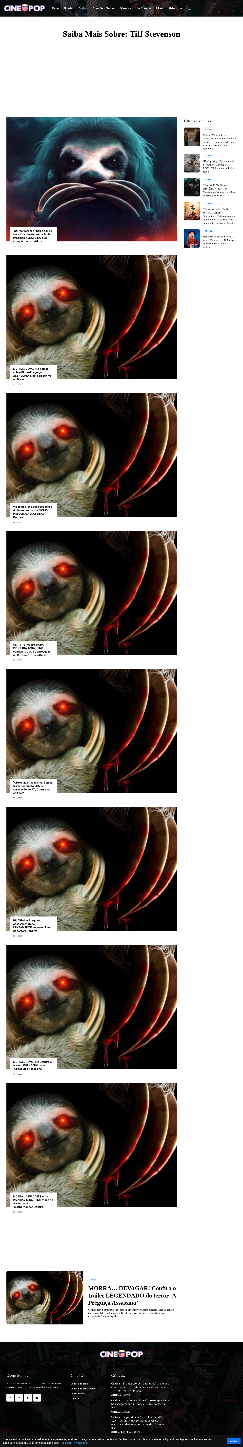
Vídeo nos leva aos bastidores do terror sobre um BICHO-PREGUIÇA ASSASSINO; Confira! (32, 512)
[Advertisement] (121, 68)
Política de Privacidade (73, 1442)
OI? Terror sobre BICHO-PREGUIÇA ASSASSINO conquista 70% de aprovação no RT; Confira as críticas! (32, 650)
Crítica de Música (121, 1432)
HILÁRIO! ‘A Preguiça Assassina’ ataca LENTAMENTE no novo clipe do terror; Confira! (31, 926)
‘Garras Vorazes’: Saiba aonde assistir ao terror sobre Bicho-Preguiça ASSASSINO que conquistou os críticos (33, 236)
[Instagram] (19, 1398)
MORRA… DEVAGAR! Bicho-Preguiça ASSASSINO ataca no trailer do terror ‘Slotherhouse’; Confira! (33, 1202)
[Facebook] (10, 1398)
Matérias (209, 231)
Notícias (94, 1279)
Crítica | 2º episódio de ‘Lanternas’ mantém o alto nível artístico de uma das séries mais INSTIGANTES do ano (140, 1387)
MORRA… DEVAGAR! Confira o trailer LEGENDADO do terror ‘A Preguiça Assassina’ (32, 1065)
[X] (28, 1398)
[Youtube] (37, 1398)
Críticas (208, 129)
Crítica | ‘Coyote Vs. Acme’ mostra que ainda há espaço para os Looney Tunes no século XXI (140, 1404)
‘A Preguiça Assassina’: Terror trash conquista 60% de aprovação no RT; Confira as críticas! (32, 788)
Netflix (208, 180)
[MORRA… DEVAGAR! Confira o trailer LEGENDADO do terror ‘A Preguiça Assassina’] (91, 1007)
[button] (189, 8)
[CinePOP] (24, 8)
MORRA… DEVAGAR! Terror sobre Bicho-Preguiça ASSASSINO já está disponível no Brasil (32, 374)
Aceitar (234, 1441)
